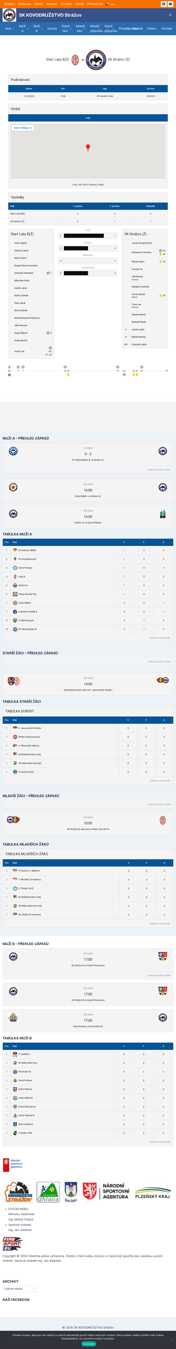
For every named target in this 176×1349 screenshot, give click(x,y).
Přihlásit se (94, 4)
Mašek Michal (138, 337)
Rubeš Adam (138, 261)
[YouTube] (170, 4)
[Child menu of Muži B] (38, 28)
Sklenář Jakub (21, 250)
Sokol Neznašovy (27, 1106)
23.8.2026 (88, 953)
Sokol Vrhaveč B (26, 1115)
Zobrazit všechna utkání (159, 470)
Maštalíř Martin (139, 322)
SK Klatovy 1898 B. (27, 550)
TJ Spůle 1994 (25, 1133)
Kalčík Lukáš (20, 288)
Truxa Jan (136, 304)
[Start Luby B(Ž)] (9, 368)
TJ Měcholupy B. (26, 620)
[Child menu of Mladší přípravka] (95, 28)
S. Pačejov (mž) (26, 888)
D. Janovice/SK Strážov (29, 728)
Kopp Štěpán (21, 333)
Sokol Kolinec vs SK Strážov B (88, 1026)
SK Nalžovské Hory (27, 1063)
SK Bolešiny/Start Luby (29, 754)
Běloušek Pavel (21, 280)
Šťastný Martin (139, 314)
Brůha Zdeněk (21, 295)
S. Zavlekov (24, 1054)
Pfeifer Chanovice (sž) (29, 737)
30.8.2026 (88, 511)
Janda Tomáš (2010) (142, 243)
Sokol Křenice (25, 1089)
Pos (7, 542)
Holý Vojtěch (20, 243)
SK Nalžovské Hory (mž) (30, 905)
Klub (15, 542)
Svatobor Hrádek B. (28, 611)
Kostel (39, 4)
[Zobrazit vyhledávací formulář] (170, 15)
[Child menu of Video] (152, 28)
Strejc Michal (20, 340)
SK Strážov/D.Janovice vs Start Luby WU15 (88, 829)
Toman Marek (138, 294)
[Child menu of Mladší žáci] (81, 28)
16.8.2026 (88, 448)
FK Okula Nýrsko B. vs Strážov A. (88, 460)
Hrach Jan (19, 351)
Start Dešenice (25, 1124)
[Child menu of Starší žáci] (66, 28)
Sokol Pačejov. (25, 568)
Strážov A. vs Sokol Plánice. (88, 522)
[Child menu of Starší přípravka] (109, 28)
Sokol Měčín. (24, 603)
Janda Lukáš (138, 329)
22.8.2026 (88, 484)
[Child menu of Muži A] (24, 28)
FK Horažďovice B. (27, 559)
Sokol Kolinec (25, 1080)
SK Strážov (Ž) (17, 221)
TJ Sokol (66, 4)
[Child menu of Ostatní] (138, 28)
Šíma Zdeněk (21, 310)
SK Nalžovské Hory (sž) (29, 763)
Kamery (51, 4)
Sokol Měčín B (25, 1098)
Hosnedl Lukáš (139, 344)
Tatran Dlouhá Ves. (27, 594)
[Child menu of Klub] (10, 28)
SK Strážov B (24, 1071)
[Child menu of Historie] (166, 28)
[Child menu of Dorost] (52, 28)
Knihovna (24, 4)
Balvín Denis (20, 258)
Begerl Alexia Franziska (25, 265)
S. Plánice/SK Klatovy (28, 745)
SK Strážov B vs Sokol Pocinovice (88, 965)
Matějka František (140, 286)
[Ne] (171, 1340)
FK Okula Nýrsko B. (27, 629)
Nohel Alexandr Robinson (27, 318)
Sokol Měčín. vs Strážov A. (88, 496)
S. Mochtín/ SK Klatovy (29, 879)
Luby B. (22, 576)
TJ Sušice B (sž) (26, 772)
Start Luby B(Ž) (17, 213)
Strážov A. (23, 585)
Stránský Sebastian (24, 273)
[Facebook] (164, 4)
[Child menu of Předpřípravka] (124, 28)
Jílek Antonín (20, 325)
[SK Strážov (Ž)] (9, 376)
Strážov (9, 4)
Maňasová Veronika (141, 252)
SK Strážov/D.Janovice (29, 914)
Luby (88, 118)
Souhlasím (88, 1343)
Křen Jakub (20, 303)
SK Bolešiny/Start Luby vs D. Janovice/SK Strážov (88, 690)
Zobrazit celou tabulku (160, 638)
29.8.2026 (88, 678)
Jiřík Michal (137, 276)
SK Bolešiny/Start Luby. (29, 897)
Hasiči (79, 4)
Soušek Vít (137, 269)
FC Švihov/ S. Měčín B (29, 870)
